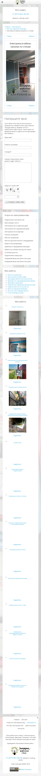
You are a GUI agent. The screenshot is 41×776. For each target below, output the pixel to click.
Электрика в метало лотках (17, 549)
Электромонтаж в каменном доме (16, 226)
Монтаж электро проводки (17, 658)
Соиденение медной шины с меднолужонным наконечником (17, 414)
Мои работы (16, 27)
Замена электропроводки (13, 244)
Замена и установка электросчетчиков (18, 249)
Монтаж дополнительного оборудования (19, 241)
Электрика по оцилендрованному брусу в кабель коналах (17, 633)
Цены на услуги (30, 725)
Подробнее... (17, 328)
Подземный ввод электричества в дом (18, 258)
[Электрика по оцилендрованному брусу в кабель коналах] (17, 643)
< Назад (8, 36)
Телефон (8, 152)
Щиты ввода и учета (12, 223)
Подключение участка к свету (17, 605)
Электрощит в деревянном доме (17, 578)
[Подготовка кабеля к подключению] (17, 480)
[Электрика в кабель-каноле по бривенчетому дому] (17, 696)
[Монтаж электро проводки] (17, 670)
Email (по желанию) (11, 145)
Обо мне (24, 720)
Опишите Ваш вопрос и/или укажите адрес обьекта (14, 160)
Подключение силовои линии (17, 387)
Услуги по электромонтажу (15, 722)
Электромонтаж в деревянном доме (17, 229)
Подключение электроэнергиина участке (17, 361)
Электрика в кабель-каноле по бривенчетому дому (18, 686)
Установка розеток (11, 252)
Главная (7, 27)
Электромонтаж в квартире (14, 232)
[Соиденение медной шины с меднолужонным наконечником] (17, 425)
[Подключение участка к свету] (17, 616)
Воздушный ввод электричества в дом (18, 261)
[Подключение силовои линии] (17, 398)
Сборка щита (17, 442)
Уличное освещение (11, 235)
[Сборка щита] (17, 454)
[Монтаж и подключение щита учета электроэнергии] (17, 534)
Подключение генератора (13, 255)
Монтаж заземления (12, 238)
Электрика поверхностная (17, 333)
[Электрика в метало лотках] (17, 561)
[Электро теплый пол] (17, 318)
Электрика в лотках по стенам (17, 496)
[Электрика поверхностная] (17, 345)
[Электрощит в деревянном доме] (17, 589)
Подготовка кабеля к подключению (17, 470)
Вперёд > (32, 36)
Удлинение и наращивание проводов (17, 247)
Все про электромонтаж (15, 725)
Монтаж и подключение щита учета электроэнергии (17, 523)
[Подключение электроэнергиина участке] (17, 371)
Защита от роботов (11, 186)
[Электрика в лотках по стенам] (17, 507)
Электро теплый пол (17, 307)
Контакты (21, 728)
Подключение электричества (14, 220)
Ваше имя (8, 137)
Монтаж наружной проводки (16, 29)
